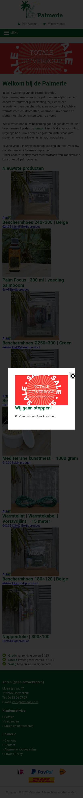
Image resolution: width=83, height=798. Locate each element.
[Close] (70, 373)
